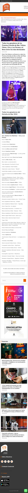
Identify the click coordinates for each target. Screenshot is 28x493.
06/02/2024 (4, 51)
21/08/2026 (4, 365)
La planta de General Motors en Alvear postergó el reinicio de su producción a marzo (14, 273)
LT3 (17, 490)
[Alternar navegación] (2, 14)
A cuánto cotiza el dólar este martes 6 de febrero (13, 268)
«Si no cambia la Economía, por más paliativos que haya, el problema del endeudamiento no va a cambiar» (11, 387)
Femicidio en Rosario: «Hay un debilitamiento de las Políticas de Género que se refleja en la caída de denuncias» (13, 435)
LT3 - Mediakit (4, 473)
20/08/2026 (4, 390)
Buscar (24, 280)
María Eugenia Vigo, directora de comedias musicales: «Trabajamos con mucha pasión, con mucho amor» (13, 362)
